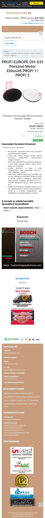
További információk (38, 6)
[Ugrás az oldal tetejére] (41, 504)
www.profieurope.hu (11, 435)
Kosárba (38, 136)
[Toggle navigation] (7, 29)
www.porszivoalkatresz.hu (14, 430)
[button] (5, 94)
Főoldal (6, 51)
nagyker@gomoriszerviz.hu (33, 23)
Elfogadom (36, 3)
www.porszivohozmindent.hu (15, 425)
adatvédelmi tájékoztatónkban (13, 2)
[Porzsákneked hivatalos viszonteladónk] (21, 480)
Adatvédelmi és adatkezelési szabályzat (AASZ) (22, 397)
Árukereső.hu (22, 282)
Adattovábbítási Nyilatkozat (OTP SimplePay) (21, 400)
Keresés (9, 43)
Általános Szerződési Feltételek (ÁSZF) (18, 393)
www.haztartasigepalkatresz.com (16, 433)
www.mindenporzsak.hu (13, 428)
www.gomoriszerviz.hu (12, 419)
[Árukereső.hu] (22, 279)
